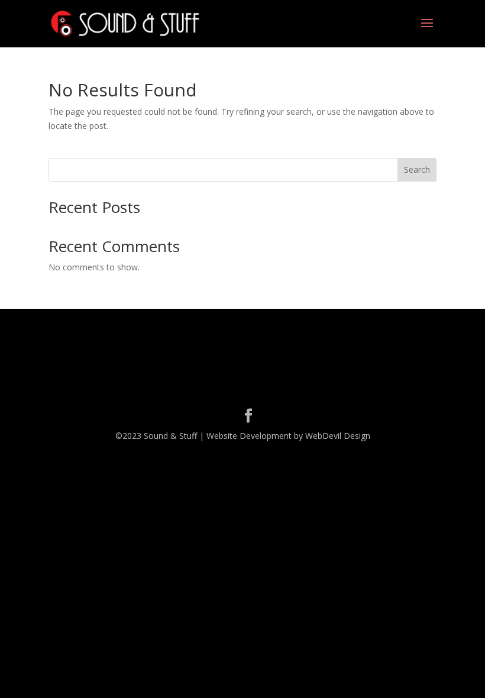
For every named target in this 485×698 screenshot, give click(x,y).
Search (417, 169)
